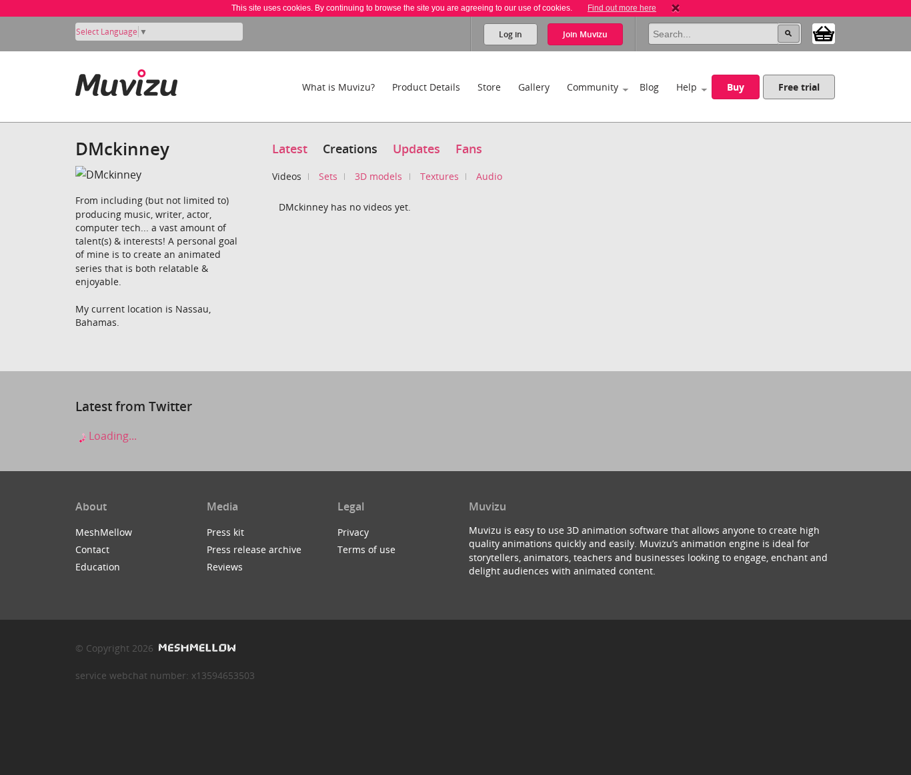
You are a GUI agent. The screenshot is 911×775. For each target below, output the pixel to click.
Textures (439, 176)
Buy (735, 87)
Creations (350, 149)
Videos (286, 176)
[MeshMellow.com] (195, 648)
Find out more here (622, 8)
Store (489, 87)
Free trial (799, 87)
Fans (468, 149)
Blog (649, 87)
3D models (378, 176)
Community (592, 87)
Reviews (225, 566)
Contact (92, 549)
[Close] (676, 8)
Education (97, 566)
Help (686, 87)
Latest (289, 149)
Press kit (225, 532)
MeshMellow (103, 532)
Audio (489, 176)
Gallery (534, 87)
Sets (328, 176)
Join (585, 34)
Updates (416, 149)
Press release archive (254, 549)
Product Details (426, 87)
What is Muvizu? (338, 87)
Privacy (353, 532)
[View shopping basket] (823, 32)
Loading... (111, 435)
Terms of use (366, 549)
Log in (510, 34)
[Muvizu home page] (126, 80)
